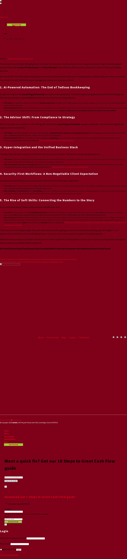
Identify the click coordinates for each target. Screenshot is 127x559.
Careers (72, 337)
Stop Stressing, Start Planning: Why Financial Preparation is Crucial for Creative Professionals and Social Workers (38, 259)
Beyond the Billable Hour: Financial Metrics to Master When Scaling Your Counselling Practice (31, 262)
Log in (18, 549)
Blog (9, 22)
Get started (84, 337)
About (9, 14)
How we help (12, 17)
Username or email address (13, 538)
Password (5, 543)
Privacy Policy (17, 420)
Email (6, 517)
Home (9, 12)
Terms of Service (5, 420)
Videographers (13, 20)
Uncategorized (4, 17)
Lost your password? (9, 555)
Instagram (8, 509)
